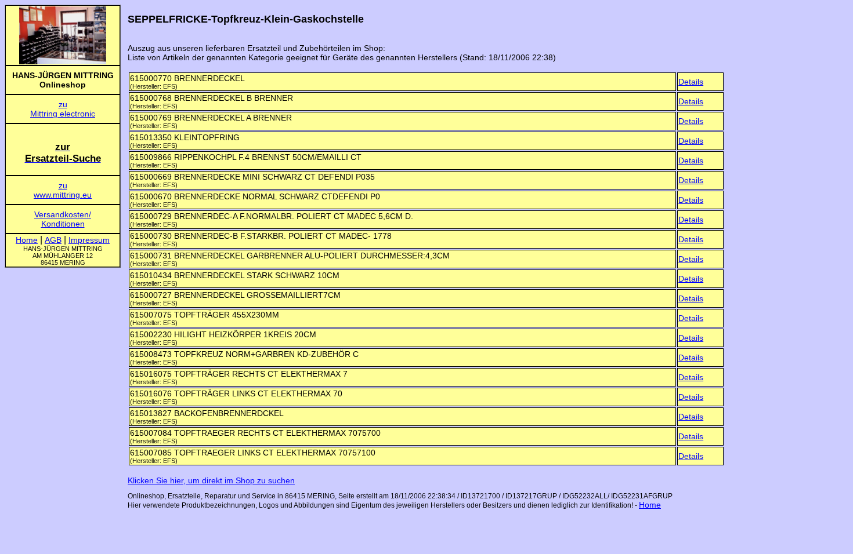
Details (690, 81)
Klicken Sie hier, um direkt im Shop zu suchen (211, 480)
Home (650, 504)
